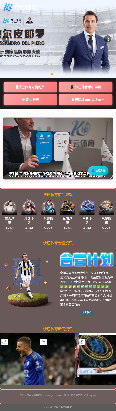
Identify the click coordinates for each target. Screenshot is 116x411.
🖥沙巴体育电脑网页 (30, 87)
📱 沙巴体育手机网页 (85, 87)
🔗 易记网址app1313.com (86, 100)
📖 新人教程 (30, 100)
